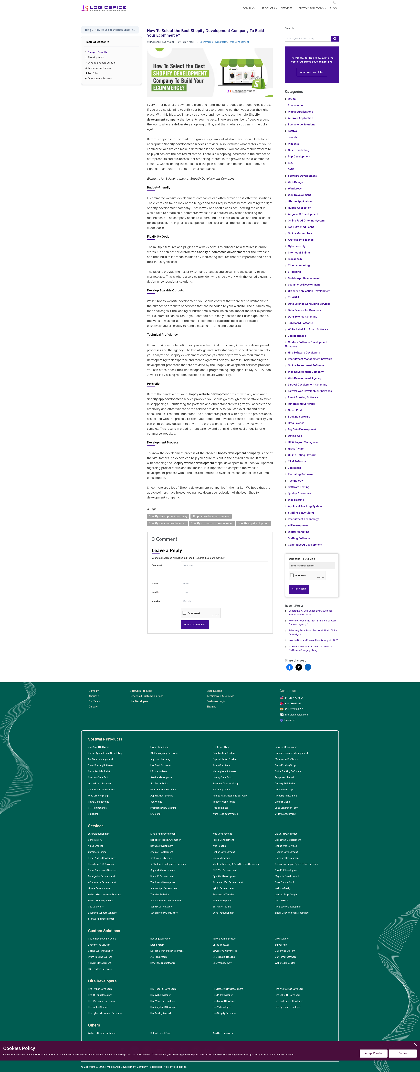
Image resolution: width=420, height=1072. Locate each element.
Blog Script (94, 814)
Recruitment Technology (303, 519)
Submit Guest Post (160, 1033)
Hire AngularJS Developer (163, 1007)
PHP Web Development (225, 870)
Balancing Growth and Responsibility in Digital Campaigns (313, 632)
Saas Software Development (165, 900)
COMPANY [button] (249, 8)
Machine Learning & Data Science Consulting (236, 864)
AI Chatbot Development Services (168, 864)
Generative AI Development (305, 544)
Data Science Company (302, 316)
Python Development (224, 852)
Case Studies (214, 690)
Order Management (285, 814)
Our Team (94, 701)
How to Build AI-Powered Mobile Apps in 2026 (313, 640)
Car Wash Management (100, 759)
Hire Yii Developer (222, 1007)
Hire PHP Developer (223, 995)
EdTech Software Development (167, 951)
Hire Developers (139, 701)
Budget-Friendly (97, 52)
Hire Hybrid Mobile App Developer (105, 1013)
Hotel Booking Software (162, 963)
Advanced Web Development (228, 882)
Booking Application (160, 938)
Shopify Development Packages (292, 912)
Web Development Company (306, 372)
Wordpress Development (163, 882)
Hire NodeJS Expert (98, 1007)
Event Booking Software (303, 397)
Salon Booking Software (100, 765)
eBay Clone (156, 801)
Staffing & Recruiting (301, 512)
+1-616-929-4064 (294, 698)
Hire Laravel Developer (224, 1001)
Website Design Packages (102, 1033)
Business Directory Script (226, 783)
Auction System (159, 957)
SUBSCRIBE (299, 589)
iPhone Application (300, 201)
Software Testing (298, 487)
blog (333, 8)
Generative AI (95, 840)
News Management (98, 801)
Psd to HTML (282, 900)
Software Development (302, 176)
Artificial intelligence (301, 240)
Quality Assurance (299, 493)
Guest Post (295, 410)
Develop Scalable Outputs (102, 62)
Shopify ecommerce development (212, 523)
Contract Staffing (97, 852)
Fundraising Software (301, 404)
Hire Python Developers (100, 989)
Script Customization (161, 906)
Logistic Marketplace (286, 747)
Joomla (292, 137)
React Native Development (102, 858)
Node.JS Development (162, 876)
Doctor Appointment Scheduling (105, 753)
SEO (290, 163)
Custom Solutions (104, 930)
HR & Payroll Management (304, 442)
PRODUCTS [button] (268, 8)
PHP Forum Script (97, 808)
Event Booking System (100, 957)
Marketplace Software (224, 771)
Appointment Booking (161, 795)
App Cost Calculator (312, 72)
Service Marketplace (161, 777)
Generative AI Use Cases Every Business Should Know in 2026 (310, 612)
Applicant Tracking (160, 759)
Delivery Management (99, 963)
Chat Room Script (284, 789)
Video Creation (96, 846)
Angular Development (161, 852)
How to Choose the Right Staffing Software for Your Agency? (312, 622)
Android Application (300, 118)
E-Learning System (285, 951)
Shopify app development (253, 523)
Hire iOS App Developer (100, 995)
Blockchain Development (288, 840)
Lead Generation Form (286, 808)
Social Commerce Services (102, 870)
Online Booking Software (288, 771)
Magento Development (287, 876)
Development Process (100, 78)
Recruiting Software (300, 474)
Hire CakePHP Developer (287, 995)
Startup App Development (102, 918)
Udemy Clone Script (223, 777)
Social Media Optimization (164, 912)
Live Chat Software (160, 765)
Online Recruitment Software (306, 365)
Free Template (220, 808)
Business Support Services (102, 912)
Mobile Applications (300, 112)
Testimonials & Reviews (220, 696)
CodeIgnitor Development (101, 876)
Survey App (281, 944)
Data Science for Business (304, 310)
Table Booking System (224, 938)
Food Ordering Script (301, 227)
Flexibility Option (96, 57)
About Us (94, 696)
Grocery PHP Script (285, 783)
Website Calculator (285, 963)
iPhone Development (99, 888)
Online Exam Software (100, 783)
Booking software (299, 416)
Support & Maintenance (162, 870)
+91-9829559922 (294, 709)
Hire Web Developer (160, 995)
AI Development (298, 525)
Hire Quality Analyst (160, 1013)
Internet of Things (299, 252)
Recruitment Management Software (310, 359)
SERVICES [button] (286, 8)
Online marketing (298, 150)
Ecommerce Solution (99, 944)
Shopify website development (167, 523)
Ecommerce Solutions (301, 124)
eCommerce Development (102, 882)
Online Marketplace (300, 233)
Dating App (295, 436)
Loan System (157, 944)
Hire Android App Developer (289, 989)
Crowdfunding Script (286, 765)
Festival (292, 131)
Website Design (283, 888)
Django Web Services (286, 846)
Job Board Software (300, 323)
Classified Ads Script (99, 771)
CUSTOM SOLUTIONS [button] (311, 8)
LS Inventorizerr (158, 771)
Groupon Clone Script (99, 777)
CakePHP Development (287, 870)
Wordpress (295, 188)
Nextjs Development (223, 840)
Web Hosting (296, 500)
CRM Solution (282, 938)
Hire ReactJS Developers (163, 989)
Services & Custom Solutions (146, 696)
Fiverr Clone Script (159, 747)
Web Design (221, 42)
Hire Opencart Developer (288, 1007)
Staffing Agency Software (164, 753)
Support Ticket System (225, 759)
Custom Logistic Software (102, 938)
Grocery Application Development (309, 291)
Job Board (294, 468)
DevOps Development (161, 846)
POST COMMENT (194, 624)
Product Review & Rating (163, 808)
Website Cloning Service (100, 900)
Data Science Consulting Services (309, 304)
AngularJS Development (303, 214)
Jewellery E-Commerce (225, 951)
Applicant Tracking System (305, 506)
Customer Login (216, 701)
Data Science (296, 423)
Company (94, 690)
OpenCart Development (225, 876)
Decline (403, 1053)
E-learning (294, 272)
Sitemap (211, 706)
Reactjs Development (286, 852)
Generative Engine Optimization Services (296, 864)
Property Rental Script (286, 795)
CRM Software (297, 461)
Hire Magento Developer (163, 1001)
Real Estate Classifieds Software (230, 795)
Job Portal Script (159, 783)
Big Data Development (302, 429)
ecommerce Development (304, 284)
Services (96, 826)
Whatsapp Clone (221, 789)
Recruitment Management (102, 789)
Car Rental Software (285, 957)
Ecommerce (206, 42)
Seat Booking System (224, 753)
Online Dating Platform (302, 455)
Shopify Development (224, 912)
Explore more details (201, 1054)
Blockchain (295, 259)
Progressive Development (288, 906)
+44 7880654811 (294, 703)
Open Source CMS (284, 882)
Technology (295, 480)
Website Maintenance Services (104, 894)
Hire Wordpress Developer (101, 1001)
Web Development (239, 42)
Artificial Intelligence (161, 858)
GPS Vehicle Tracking (224, 957)
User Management (222, 963)
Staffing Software (299, 538)
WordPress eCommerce (225, 814)
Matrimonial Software (286, 759)
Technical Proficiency (99, 67)
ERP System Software (100, 969)
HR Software (296, 448)
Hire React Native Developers (228, 989)
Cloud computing (299, 265)
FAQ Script (155, 814)
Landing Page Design (286, 894)
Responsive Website (223, 894)
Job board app (297, 336)
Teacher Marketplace (224, 801)
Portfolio (93, 73)
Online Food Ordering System (306, 220)
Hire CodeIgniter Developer (289, 1001)
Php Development (299, 156)
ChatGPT (293, 297)
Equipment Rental (284, 777)
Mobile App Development (304, 278)
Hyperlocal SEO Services (101, 864)
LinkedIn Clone (282, 801)
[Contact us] (334, 2)
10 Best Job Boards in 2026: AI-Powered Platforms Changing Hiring (310, 648)
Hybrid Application (299, 208)
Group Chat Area (221, 765)
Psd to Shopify (96, 906)
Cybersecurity (297, 246)
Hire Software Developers (304, 352)
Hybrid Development (223, 888)
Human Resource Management (291, 753)
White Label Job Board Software (308, 329)
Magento (293, 144)
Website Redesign (159, 894)
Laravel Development (99, 833)
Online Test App (221, 944)
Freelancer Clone (221, 747)
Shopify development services (211, 516)
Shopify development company (168, 516)
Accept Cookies (373, 1053)
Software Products (141, 690)
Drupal (292, 99)
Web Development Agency (304, 378)
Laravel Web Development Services (310, 391)
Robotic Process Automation (165, 840)
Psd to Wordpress (222, 900)
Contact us (288, 691)
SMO (291, 169)
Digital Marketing (298, 532)
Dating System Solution (100, 951)
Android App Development (164, 888)
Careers (93, 706)
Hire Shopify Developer (224, 1013)
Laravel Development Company (307, 384)
